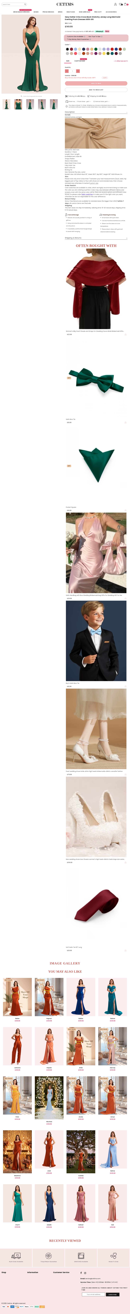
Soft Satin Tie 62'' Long (74, 947)
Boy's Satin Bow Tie (72, 683)
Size (67, 61)
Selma (112, 1171)
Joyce (17, 1225)
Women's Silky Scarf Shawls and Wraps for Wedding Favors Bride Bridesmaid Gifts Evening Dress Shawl (94, 331)
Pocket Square (71, 507)
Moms (36, 12)
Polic (17, 1117)
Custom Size (80, 60)
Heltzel (80, 1225)
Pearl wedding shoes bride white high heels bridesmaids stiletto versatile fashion (94, 771)
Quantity (68, 67)
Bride (60, 12)
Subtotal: (67, 75)
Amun (112, 1117)
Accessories (111, 12)
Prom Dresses (48, 12)
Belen (17, 1018)
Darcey (112, 1068)
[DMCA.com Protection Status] (42, 1306)
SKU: (66, 23)
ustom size (94, 183)
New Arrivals (85, 11)
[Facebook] (81, 1273)
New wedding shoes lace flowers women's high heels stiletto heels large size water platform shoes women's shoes (95, 859)
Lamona (17, 1068)
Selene (112, 1018)
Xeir (112, 1225)
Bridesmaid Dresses (22, 11)
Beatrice (17, 1176)
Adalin (49, 1225)
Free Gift (98, 12)
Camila (80, 1176)
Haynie (49, 1068)
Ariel (49, 1171)
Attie (81, 1068)
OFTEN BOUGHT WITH (96, 246)
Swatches (71, 12)
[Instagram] (85, 1273)
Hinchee (49, 1122)
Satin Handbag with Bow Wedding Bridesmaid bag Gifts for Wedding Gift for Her (94, 595)
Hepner (49, 1018)
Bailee (81, 1018)
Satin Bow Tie (70, 419)
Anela (81, 1117)
